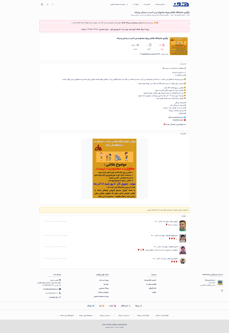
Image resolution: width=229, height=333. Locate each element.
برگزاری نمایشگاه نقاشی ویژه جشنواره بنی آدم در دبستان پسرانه (150, 15)
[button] (140, 54)
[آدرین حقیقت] (183, 250)
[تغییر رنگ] (47, 4)
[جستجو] (53, 4)
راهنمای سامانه (103, 292)
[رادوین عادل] (183, 226)
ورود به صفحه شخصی (101, 296)
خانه (188, 15)
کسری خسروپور (114, 327)
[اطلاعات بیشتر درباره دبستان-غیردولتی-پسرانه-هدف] (220, 283)
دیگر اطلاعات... (53, 297)
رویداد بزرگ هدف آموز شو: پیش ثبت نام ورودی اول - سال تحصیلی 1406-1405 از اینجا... (114, 29)
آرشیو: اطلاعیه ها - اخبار (178, 15)
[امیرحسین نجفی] (183, 261)
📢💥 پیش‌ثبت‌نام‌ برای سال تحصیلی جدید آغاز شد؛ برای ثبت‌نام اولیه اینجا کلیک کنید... (114, 22)
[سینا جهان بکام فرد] (183, 238)
